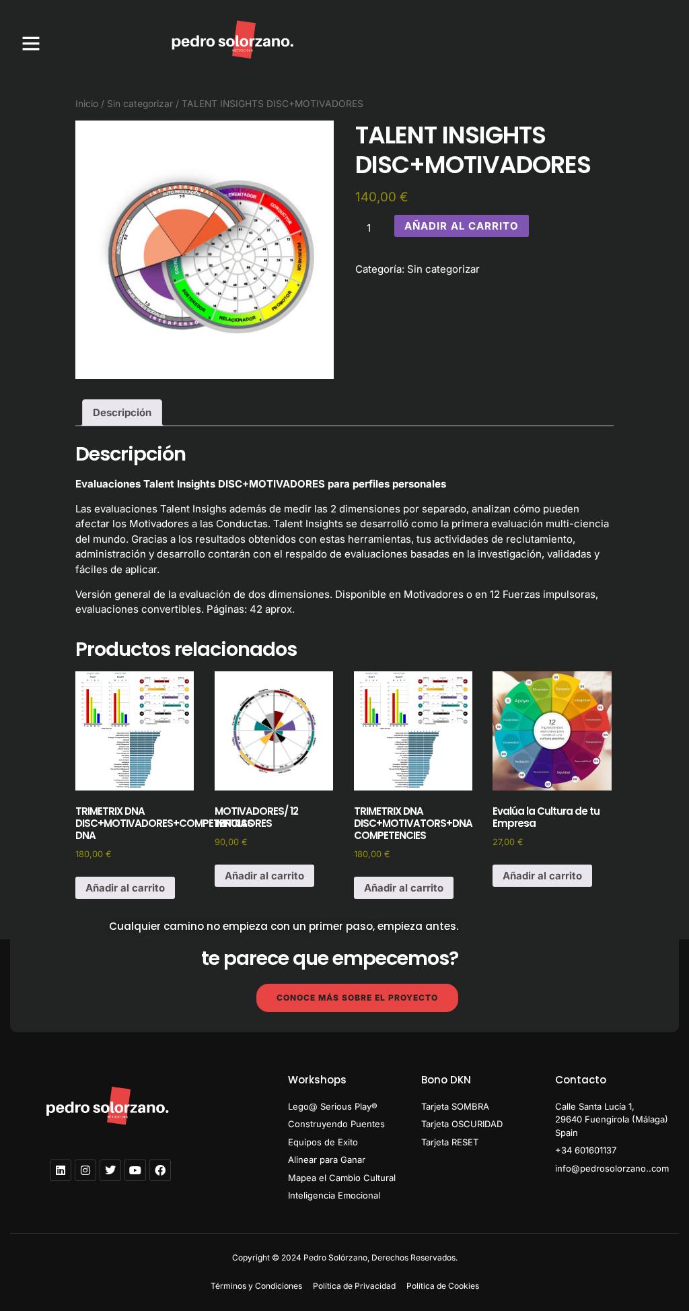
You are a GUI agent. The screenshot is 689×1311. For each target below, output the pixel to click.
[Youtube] (135, 1170)
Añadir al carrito (461, 226)
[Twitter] (110, 1170)
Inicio (86, 103)
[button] (31, 43)
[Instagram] (85, 1170)
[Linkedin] (60, 1170)
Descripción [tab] (122, 412)
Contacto (580, 1080)
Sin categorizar (140, 103)
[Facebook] (160, 1170)
